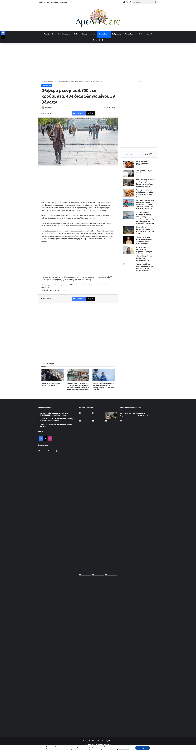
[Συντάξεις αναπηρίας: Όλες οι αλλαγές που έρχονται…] (52, 375)
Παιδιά (76, 34)
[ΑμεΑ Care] (98, 17)
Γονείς (84, 34)
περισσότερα (124, 749)
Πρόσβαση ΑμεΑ (44, 2)
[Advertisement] (98, 59)
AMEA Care (48, 107)
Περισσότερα (129, 34)
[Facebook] (3, 33)
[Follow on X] (53, 107)
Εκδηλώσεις (116, 34)
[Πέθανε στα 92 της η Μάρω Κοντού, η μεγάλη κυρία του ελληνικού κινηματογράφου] (128, 240)
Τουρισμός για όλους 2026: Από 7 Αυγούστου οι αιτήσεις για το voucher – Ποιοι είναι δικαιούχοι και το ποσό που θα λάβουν (145, 204)
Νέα (53, 34)
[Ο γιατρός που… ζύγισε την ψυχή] (128, 173)
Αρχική (46, 34)
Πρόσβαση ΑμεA (146, 34)
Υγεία (93, 34)
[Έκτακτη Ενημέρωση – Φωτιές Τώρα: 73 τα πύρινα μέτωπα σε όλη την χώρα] (128, 230)
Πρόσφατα (129, 154)
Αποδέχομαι (142, 748)
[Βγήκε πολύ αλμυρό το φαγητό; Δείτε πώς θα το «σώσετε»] (128, 164)
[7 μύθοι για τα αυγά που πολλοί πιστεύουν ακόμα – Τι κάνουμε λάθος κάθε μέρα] (128, 193)
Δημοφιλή (148, 154)
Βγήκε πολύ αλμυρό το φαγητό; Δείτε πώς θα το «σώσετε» (144, 164)
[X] (3, 37)
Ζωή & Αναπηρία (64, 34)
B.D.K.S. (110, 741)
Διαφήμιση (54, 2)
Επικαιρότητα (103, 34)
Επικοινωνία (63, 2)
